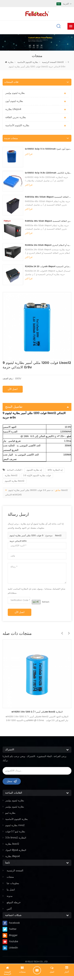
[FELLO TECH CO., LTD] (37, 13)
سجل (9, 781)
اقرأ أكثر (28, 154)
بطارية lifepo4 (13, 109)
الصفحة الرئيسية (15, 871)
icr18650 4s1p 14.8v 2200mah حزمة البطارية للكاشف (48, 173)
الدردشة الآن (37, 970)
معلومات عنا (13, 883)
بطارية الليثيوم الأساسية (27, 62)
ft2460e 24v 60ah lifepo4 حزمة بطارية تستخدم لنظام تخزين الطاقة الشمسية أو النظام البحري (48, 245)
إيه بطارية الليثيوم (34, 470)
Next (68, 631)
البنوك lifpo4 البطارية (15, 850)
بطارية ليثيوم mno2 (15, 825)
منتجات (10, 877)
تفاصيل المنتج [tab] (13, 406)
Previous (61, 631)
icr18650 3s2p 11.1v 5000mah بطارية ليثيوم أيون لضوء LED (48, 149)
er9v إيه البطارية (55, 470)
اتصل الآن (13, 389)
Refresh (45, 602)
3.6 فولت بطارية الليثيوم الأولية (37, 475)
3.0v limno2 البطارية (15, 838)
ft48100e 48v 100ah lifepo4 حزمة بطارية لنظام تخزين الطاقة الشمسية (48, 197)
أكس (9, 909)
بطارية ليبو (10, 813)
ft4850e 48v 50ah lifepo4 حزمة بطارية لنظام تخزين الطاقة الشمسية (48, 221)
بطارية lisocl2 (11, 475)
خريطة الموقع (14, 902)
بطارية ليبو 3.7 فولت (15, 831)
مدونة (10, 896)
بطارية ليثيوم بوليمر (15, 93)
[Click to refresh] (36, 602)
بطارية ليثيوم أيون (14, 101)
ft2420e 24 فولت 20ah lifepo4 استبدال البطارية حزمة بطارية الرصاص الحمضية (48, 266)
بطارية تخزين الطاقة (15, 117)
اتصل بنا (11, 890)
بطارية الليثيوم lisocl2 (14, 481)
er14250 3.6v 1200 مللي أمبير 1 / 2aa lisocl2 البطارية (37, 711)
